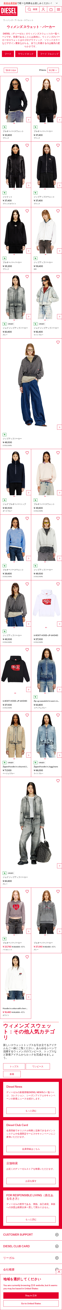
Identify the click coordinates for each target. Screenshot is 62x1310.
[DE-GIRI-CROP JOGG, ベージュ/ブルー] (15, 734)
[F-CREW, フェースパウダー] (46, 472)
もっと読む (31, 1110)
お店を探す (31, 1181)
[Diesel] (8, 11)
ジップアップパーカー (43, 262)
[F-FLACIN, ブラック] (46, 165)
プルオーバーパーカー (43, 131)
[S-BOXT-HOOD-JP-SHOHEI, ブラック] (15, 669)
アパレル (18, 20)
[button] (31, 3)
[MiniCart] (51, 9)
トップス (14, 1066)
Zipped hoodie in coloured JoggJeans (19, 767)
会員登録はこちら (31, 1149)
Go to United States (31, 1303)
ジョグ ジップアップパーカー (15, 328)
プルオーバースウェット (13, 131)
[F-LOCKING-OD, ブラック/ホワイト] (15, 165)
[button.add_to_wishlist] (27, 80)
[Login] (43, 9)
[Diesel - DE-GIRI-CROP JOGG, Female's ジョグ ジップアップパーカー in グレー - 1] (31, 823)
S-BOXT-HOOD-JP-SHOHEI (46, 635)
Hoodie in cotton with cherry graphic (18, 1008)
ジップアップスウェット (44, 197)
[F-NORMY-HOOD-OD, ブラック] (46, 99)
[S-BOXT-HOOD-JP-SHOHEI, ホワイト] (46, 603)
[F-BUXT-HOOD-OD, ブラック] (15, 230)
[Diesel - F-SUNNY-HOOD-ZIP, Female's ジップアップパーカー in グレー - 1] (31, 384)
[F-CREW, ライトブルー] (15, 538)
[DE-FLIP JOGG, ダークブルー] (15, 472)
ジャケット (7, 197)
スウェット (29, 20)
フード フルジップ (49, 54)
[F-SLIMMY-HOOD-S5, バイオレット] (15, 911)
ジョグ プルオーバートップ (14, 504)
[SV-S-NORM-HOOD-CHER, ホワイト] (15, 976)
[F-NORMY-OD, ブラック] (15, 99)
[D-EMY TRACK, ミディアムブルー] (46, 669)
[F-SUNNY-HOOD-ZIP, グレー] (15, 603)
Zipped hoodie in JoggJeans (46, 767)
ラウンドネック (26, 54)
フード (8, 54)
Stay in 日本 (31, 1295)
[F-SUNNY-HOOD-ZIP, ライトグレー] (46, 538)
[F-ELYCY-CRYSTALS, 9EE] (46, 230)
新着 (12, 1074)
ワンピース (37, 1066)
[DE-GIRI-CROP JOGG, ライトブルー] (46, 296)
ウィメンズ (8, 20)
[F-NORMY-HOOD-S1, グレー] (46, 911)
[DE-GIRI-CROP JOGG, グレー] (15, 296)
